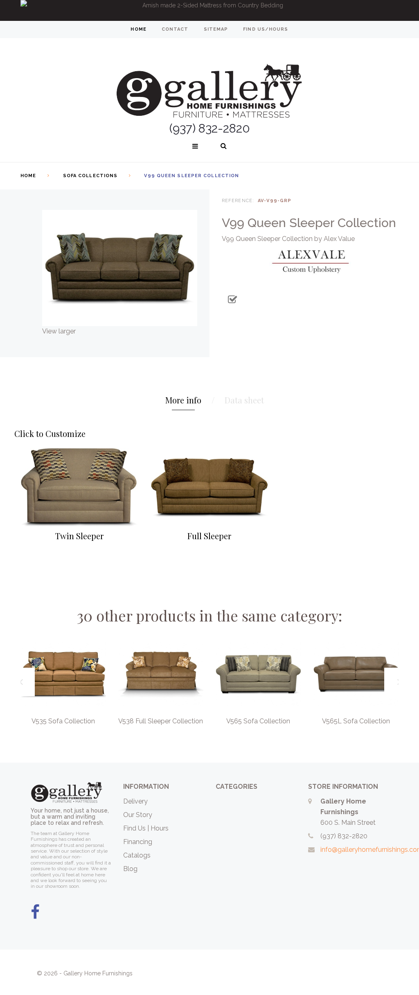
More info (183, 399)
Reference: (238, 200)
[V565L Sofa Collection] (356, 674)
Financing (137, 842)
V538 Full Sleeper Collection (160, 721)
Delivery (135, 801)
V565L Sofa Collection (356, 721)
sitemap (216, 29)
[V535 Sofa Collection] (63, 674)
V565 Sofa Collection (258, 721)
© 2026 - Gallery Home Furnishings (85, 973)
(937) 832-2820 (343, 836)
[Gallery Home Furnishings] (209, 81)
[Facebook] (35, 912)
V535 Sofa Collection (63, 721)
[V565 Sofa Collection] (258, 674)
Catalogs (137, 855)
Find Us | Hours (146, 828)
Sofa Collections (90, 175)
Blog (130, 869)
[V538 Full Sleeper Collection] (161, 674)
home (138, 29)
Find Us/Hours (265, 29)
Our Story (137, 815)
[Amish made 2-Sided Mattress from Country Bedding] (209, 10)
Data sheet (244, 399)
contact (175, 29)
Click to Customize (50, 433)
